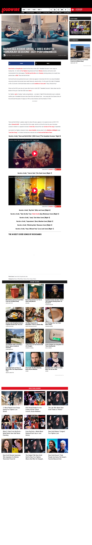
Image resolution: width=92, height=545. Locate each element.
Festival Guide (46, 12)
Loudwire (50, 169)
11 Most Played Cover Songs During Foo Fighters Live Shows (11, 409)
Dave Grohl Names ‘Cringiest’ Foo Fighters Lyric (56, 432)
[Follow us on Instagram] (58, 9)
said (16, 94)
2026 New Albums (30, 12)
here (30, 90)
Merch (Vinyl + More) (56, 12)
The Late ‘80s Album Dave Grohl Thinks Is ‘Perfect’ (56, 408)
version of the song (49, 126)
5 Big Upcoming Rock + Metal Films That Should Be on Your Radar (80, 32)
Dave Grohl (11, 68)
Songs (31, 278)
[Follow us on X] (69, 9)
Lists (29, 9)
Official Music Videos (22, 278)
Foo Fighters (24, 71)
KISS (17, 75)
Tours (34, 9)
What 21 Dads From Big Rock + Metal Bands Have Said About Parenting (12, 433)
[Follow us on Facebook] (65, 9)
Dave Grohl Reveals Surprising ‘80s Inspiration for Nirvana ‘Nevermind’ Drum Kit (11, 457)
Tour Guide (38, 12)
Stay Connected (67, 12)
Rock (28, 278)
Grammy (41, 73)
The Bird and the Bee (30, 73)
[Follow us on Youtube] (62, 9)
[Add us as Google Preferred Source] (54, 9)
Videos (34, 278)
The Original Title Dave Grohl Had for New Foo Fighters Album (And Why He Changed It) (34, 457)
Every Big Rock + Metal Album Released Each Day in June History (34, 433)
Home (23, 12)
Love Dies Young (13, 132)
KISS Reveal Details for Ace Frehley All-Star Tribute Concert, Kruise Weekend (34, 409)
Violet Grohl (35, 214)
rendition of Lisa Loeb (39, 83)
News (24, 9)
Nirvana (41, 71)
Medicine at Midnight (52, 130)
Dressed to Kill (15, 124)
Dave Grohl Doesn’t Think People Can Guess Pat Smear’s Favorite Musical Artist (57, 457)
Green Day (32, 126)
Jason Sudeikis (32, 130)
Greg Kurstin (19, 68)
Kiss (27, 276)
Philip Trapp (8, 55)
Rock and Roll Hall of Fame (45, 132)
